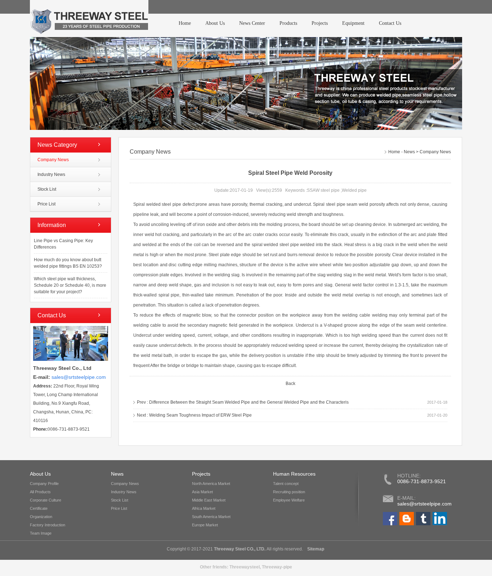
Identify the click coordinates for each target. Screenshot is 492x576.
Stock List (46, 189)
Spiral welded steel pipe (158, 204)
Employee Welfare (289, 500)
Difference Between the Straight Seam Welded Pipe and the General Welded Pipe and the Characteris (249, 402)
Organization (41, 516)
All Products (40, 492)
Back (290, 383)
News (409, 151)
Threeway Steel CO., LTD (239, 549)
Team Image (41, 533)
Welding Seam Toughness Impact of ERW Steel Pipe (200, 415)
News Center (252, 23)
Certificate (39, 508)
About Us (215, 23)
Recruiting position (289, 492)
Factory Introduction (47, 525)
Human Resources (294, 474)
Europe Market (205, 525)
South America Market (211, 516)
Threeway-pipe (277, 567)
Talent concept (286, 483)
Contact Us (390, 23)
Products (288, 23)
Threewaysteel (244, 567)
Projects (320, 23)
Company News (53, 159)
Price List (46, 204)
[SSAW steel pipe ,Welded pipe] (89, 18)
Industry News (51, 174)
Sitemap (315, 549)
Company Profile (44, 483)
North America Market (211, 483)
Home (185, 23)
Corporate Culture (45, 500)
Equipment (353, 23)
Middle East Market (208, 500)
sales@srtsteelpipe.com (424, 504)
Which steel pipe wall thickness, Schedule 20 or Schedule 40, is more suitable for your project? (70, 285)
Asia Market (202, 492)
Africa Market (203, 508)
